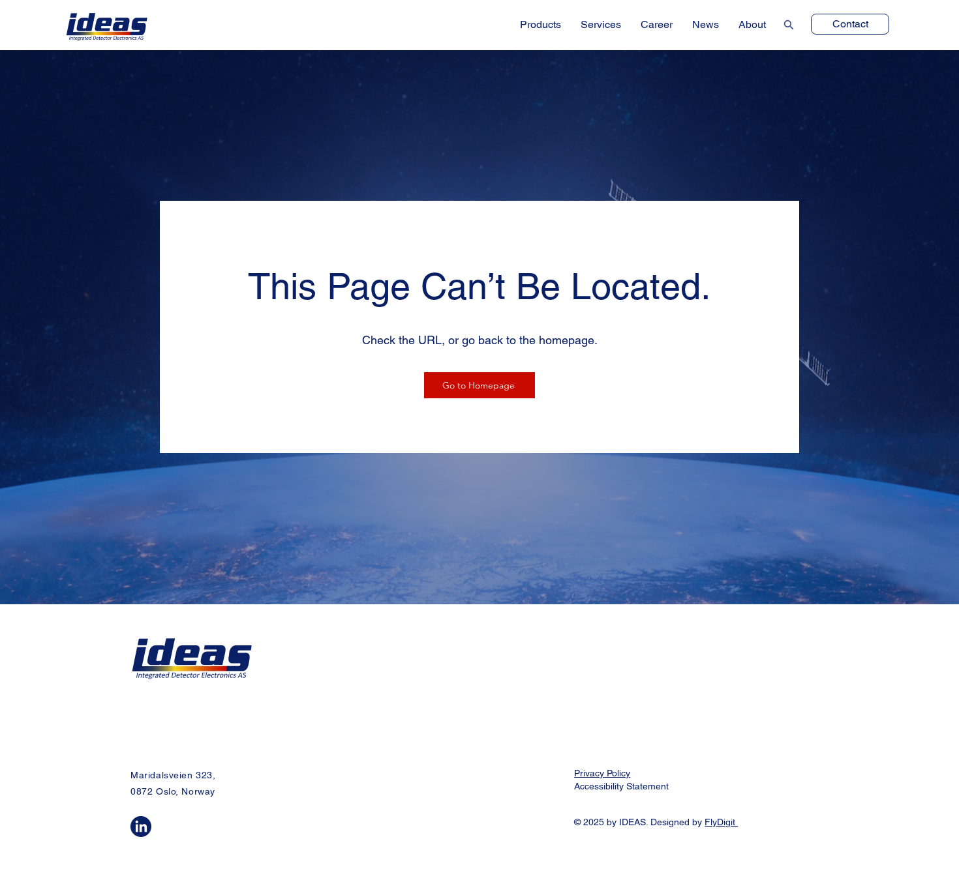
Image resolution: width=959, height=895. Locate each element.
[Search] (787, 24)
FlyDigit (721, 822)
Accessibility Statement (621, 786)
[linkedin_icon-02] (140, 826)
